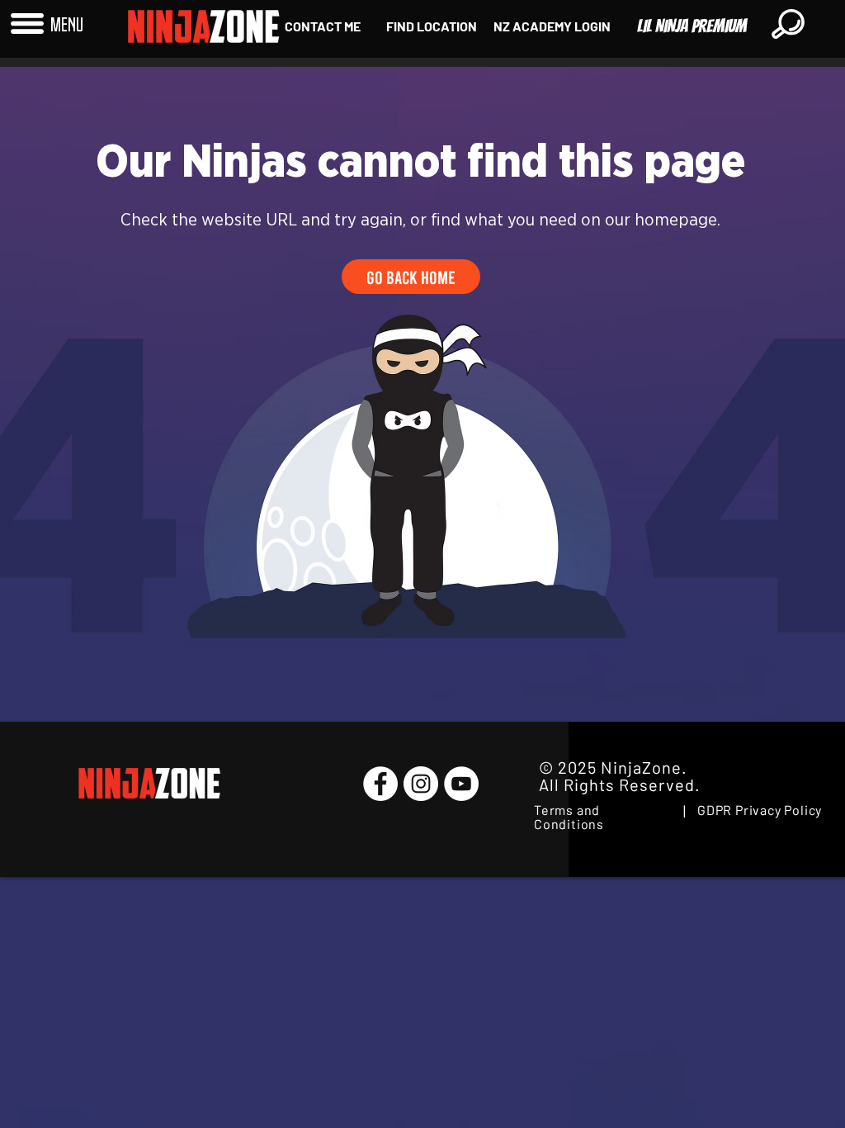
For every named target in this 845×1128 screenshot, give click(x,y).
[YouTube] (461, 783)
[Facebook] (380, 783)
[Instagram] (421, 783)
